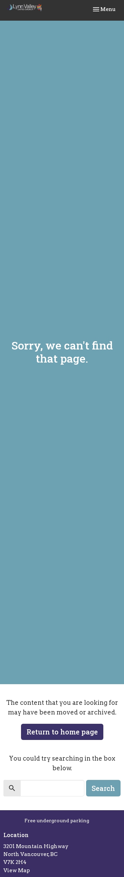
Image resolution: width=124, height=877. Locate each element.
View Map (16, 870)
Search (103, 788)
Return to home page (62, 731)
